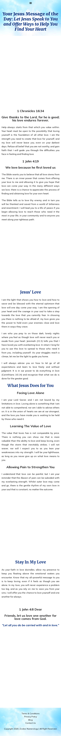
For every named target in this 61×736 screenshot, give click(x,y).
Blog (30, 720)
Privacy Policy (30, 716)
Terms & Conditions (31, 713)
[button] (30, 3)
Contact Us (30, 723)
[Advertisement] (30, 69)
